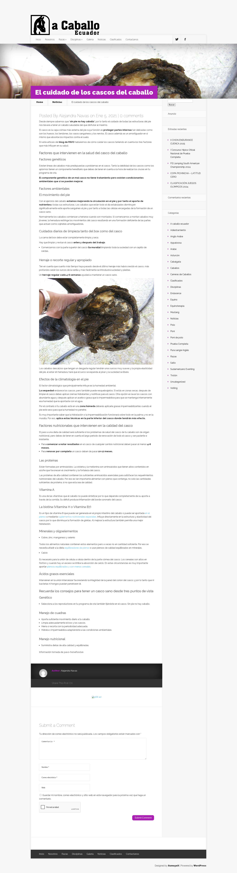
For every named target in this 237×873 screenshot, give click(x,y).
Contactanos (132, 39)
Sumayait (173, 865)
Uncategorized (177, 381)
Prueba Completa (179, 344)
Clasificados (116, 39)
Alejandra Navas (74, 115)
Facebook (83, 683)
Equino (173, 299)
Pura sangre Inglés (179, 350)
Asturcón (175, 255)
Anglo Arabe (176, 236)
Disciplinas (75, 39)
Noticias (102, 39)
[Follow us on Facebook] (185, 39)
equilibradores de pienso (77, 548)
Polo (172, 325)
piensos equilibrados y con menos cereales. (69, 566)
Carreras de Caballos (180, 274)
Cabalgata (175, 261)
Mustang (174, 312)
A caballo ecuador (179, 224)
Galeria (90, 39)
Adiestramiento (178, 230)
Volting (173, 388)
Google (77, 683)
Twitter (88, 683)
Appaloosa (175, 242)
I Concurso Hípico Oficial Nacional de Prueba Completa (182, 153)
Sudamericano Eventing (182, 369)
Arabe (173, 249)
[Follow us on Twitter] (177, 39)
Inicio (38, 39)
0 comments (131, 115)
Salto (173, 363)
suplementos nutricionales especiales (77, 516)
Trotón (173, 375)
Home (39, 102)
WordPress (200, 865)
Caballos (174, 268)
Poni (172, 331)
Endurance (175, 293)
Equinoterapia (177, 306)
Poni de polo (176, 337)
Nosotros (50, 39)
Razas (62, 39)
